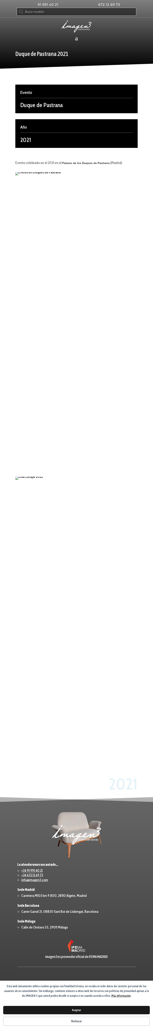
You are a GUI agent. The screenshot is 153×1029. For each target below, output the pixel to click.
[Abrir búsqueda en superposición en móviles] (76, 12)
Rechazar (76, 1021)
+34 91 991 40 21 (32, 870)
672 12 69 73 (109, 5)
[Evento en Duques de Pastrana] (76, 321)
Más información (121, 996)
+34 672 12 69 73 (32, 875)
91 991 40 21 (48, 5)
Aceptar (76, 1010)
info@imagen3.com (34, 880)
